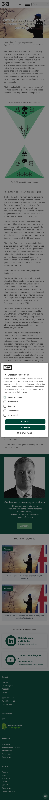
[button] (24, 433)
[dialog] (24, 400)
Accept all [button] (25, 421)
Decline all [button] (25, 427)
